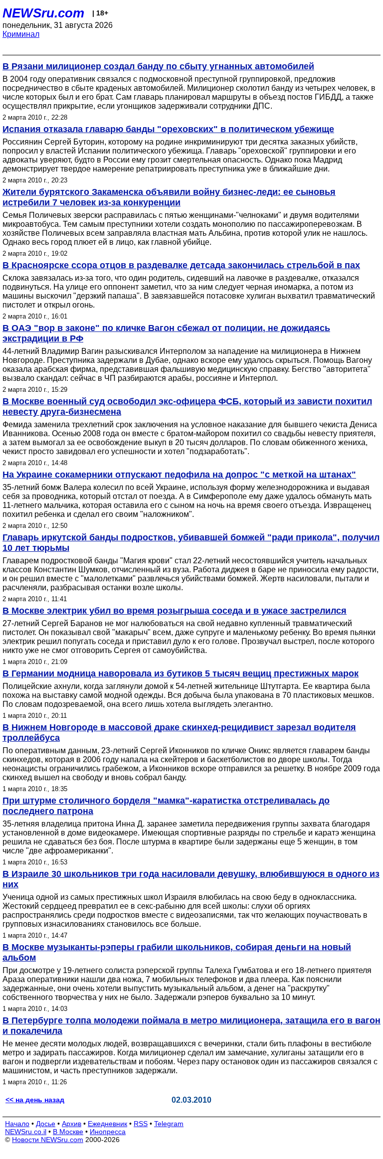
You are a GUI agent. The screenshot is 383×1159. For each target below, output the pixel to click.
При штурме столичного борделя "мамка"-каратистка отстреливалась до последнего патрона (166, 806)
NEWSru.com (43, 12)
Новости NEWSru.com (47, 1140)
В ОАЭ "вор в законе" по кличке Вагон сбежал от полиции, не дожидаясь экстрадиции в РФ (166, 333)
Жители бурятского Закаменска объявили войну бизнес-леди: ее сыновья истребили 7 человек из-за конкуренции (169, 197)
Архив (71, 1124)
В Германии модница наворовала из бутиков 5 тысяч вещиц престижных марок (180, 673)
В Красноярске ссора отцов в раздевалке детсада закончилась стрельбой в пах (181, 265)
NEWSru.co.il (25, 1132)
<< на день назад (34, 1100)
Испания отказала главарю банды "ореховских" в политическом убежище (168, 129)
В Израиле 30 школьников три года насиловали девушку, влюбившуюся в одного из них (191, 879)
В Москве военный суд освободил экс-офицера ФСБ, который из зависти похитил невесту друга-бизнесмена (187, 406)
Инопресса (108, 1132)
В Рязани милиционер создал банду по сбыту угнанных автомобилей (158, 66)
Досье (45, 1124)
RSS (141, 1124)
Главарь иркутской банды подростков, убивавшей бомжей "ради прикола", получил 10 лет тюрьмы (191, 542)
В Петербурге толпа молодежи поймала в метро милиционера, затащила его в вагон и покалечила (191, 1025)
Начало (17, 1124)
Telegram (169, 1124)
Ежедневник (107, 1124)
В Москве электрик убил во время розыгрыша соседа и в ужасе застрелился (174, 611)
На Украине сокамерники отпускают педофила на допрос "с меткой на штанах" (179, 475)
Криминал (20, 34)
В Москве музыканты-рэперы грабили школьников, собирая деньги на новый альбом (176, 952)
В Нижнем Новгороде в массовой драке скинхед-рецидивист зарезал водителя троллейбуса (179, 732)
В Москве (68, 1132)
